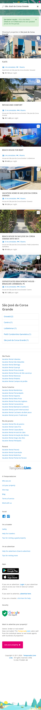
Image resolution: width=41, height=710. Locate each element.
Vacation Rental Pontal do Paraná (14, 458)
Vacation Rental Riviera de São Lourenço (17, 373)
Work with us (7, 503)
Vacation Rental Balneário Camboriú (15, 407)
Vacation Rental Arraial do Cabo (13, 432)
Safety (4, 529)
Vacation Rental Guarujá (11, 367)
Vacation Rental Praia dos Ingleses (14, 401)
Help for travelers (8, 533)
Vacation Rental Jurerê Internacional (15, 410)
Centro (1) (8, 322)
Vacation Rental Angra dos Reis (13, 438)
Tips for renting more (10, 555)
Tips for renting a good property (14, 538)
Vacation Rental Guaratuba (12, 452)
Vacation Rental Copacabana (12, 430)
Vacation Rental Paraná (10, 450)
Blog (3, 494)
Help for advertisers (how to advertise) (16, 551)
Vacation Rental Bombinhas (12, 390)
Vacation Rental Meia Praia (12, 398)
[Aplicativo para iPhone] (11, 579)
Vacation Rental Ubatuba (11, 359)
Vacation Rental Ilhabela (11, 378)
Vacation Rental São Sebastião (13, 362)
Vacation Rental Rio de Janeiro (13, 424)
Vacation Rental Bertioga (11, 365)
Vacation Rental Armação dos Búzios (15, 435)
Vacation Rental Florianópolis (12, 393)
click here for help (24, 598)
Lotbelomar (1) (10, 328)
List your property (8, 485)
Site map (5, 490)
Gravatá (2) (8, 316)
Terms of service (8, 499)
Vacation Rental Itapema (11, 396)
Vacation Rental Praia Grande (13, 370)
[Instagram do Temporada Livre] (9, 517)
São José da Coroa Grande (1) (16, 340)
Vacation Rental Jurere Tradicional (14, 415)
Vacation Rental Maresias (11, 376)
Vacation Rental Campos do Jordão (14, 381)
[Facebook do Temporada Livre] (4, 517)
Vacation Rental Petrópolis (11, 441)
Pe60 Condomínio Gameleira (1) (17, 334)
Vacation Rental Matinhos (11, 455)
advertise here (25, 594)
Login (22, 584)
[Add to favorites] (38, 38)
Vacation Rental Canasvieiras (12, 404)
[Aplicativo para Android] (11, 572)
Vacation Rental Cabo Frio (11, 427)
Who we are (6, 481)
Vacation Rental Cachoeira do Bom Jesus (17, 412)
